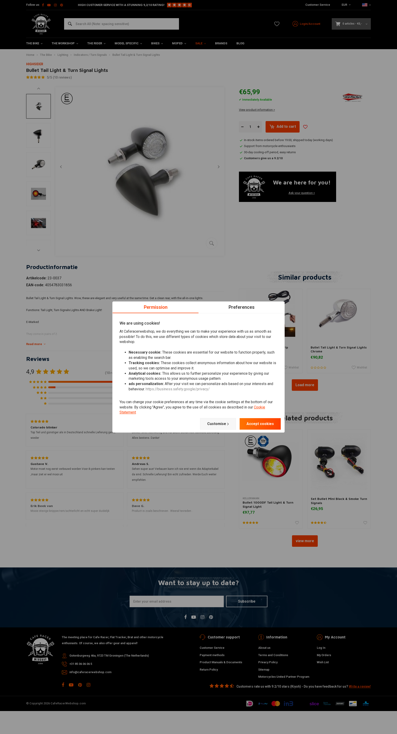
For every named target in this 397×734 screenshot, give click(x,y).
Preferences (242, 307)
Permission (155, 307)
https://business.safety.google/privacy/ (178, 389)
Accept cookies (260, 424)
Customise (216, 424)
